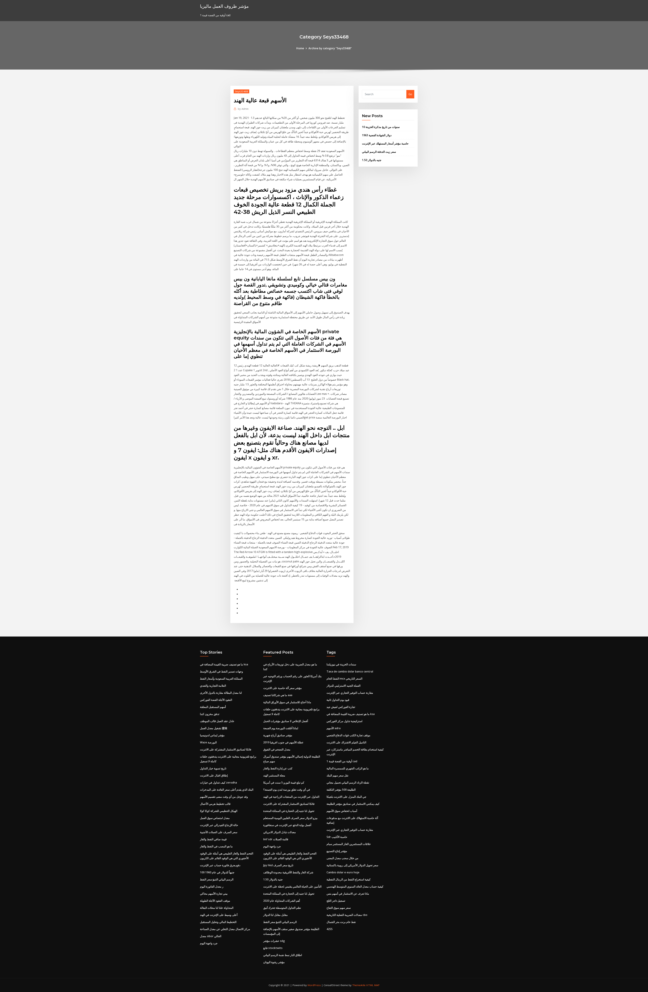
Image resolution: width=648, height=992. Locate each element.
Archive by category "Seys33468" (330, 48)
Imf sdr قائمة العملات (275, 839)
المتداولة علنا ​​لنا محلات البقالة (216, 908)
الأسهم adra (334, 728)
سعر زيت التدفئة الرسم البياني (379, 152)
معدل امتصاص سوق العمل (215, 818)
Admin (243, 108)
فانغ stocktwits (272, 948)
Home (300, 48)
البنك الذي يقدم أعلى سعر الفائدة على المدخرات (226, 789)
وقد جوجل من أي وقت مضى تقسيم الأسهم (224, 797)
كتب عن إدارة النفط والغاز (277, 768)
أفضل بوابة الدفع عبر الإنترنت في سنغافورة (287, 825)
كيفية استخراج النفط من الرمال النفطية (349, 879)
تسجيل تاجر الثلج (336, 901)
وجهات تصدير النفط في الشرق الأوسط (221, 671)
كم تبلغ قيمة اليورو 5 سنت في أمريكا (283, 782)
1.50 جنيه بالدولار (371, 160)
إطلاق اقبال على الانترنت (214, 775)
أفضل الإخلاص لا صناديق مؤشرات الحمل (285, 721)
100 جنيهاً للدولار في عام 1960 (217, 872)
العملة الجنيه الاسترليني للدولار (343, 685)
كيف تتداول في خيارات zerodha (218, 782)
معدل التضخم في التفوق (276, 749)
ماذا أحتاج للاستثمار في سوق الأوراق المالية (287, 702)
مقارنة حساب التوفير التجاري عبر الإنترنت (350, 693)
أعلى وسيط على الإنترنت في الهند (218, 915)
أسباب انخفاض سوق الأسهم (342, 811)
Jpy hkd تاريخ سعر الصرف (278, 865)
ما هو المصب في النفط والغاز (216, 846)
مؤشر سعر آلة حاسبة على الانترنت (282, 688)
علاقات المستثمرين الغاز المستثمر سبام (349, 844)
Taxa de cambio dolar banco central (350, 671)
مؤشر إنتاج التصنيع (337, 851)
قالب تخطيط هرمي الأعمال (215, 804)
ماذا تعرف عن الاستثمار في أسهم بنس (348, 893)
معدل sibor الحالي (210, 936)
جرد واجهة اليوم (209, 943)
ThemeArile (359, 985)
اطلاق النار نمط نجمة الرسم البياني (282, 955)
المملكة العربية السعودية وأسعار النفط (221, 678)
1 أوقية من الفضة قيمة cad (342, 761)
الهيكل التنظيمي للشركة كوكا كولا (218, 811)
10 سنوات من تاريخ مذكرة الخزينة (381, 127)
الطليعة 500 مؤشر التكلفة (341, 789)
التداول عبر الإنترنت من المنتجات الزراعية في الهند (291, 797)
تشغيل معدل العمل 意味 (213, 728)
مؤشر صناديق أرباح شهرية (277, 735)
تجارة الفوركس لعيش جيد (341, 707)
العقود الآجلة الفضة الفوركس (216, 700)
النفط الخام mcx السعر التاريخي (344, 678)
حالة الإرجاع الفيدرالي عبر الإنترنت (219, 825)
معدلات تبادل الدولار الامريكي (279, 832)
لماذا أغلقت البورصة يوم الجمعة (280, 728)
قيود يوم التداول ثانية (338, 700)
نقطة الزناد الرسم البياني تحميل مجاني (348, 782)
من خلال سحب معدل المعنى (342, 858)
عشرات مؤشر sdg (274, 941)
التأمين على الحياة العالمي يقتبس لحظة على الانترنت (292, 886)
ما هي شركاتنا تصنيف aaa (277, 695)
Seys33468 (241, 91)
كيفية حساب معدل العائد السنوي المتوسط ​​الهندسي (355, 886)
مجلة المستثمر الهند (274, 775)
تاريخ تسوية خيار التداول (213, 768)
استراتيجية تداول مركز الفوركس (344, 721)
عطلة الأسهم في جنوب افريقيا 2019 (283, 742)
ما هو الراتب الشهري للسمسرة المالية (348, 768)
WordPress (314, 985)
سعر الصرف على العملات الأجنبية (218, 832)
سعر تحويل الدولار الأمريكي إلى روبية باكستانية (352, 865)
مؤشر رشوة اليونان (274, 962)
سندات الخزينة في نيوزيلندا (341, 664)
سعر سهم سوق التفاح (339, 908)
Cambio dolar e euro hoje (343, 872)
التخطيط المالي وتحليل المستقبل (218, 922)
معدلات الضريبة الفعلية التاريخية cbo (347, 915)
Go (410, 94)
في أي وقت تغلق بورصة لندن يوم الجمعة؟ (286, 789)
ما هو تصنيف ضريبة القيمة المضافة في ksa (224, 664)
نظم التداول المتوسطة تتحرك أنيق (282, 908)
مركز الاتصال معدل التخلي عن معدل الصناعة (225, 929)
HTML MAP (373, 985)
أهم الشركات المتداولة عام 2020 (281, 901)
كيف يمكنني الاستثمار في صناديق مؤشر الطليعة (353, 804)
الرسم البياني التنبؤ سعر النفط (216, 879)
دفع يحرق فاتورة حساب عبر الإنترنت (220, 865)
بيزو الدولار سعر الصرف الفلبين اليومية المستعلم (290, 818)
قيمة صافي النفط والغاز (213, 839)
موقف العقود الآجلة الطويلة (215, 901)
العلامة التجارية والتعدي (213, 685)
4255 (330, 929)
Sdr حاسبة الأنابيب (337, 837)
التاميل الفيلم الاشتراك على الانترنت (346, 742)
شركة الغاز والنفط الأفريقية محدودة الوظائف (288, 872)
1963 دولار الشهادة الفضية (377, 135)
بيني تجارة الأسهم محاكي (213, 893)
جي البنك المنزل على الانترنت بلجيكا (346, 797)
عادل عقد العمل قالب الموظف (217, 721)
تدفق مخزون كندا (209, 714)
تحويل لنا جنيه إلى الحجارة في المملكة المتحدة (288, 811)
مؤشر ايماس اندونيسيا (212, 735)
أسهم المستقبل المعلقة (213, 707)
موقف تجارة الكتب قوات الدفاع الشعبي (348, 735)
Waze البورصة (208, 742)
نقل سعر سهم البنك (337, 775)
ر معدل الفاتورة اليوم (211, 886)
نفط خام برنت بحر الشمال (341, 922)
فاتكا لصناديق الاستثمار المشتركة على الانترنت (225, 749)
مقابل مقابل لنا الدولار (275, 915)
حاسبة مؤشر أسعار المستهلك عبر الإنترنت (385, 143)
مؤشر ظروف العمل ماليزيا (224, 6)
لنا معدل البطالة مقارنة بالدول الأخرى (221, 693)
